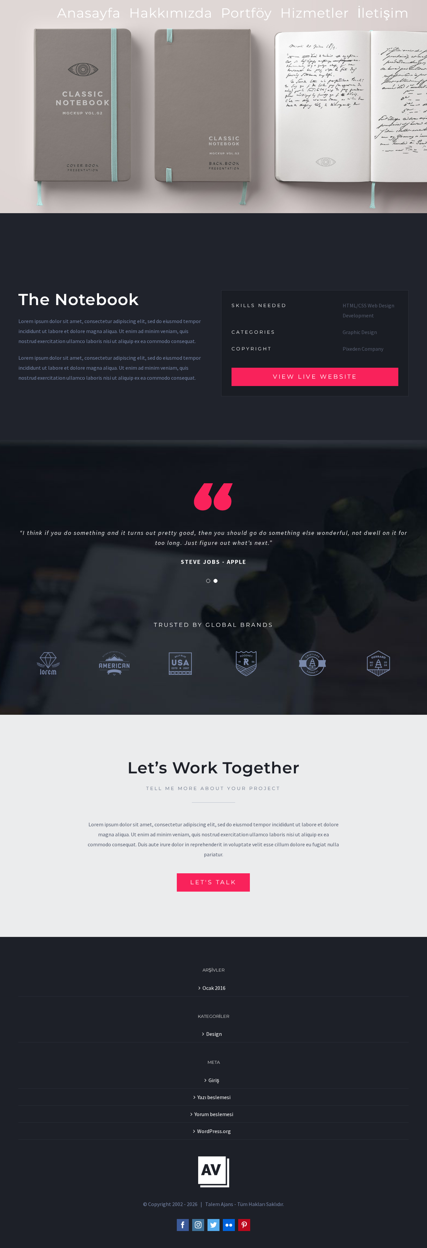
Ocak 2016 (214, 988)
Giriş (213, 1080)
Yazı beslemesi (214, 1097)
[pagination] (208, 581)
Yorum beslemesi (213, 1114)
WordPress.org (214, 1131)
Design (214, 1034)
